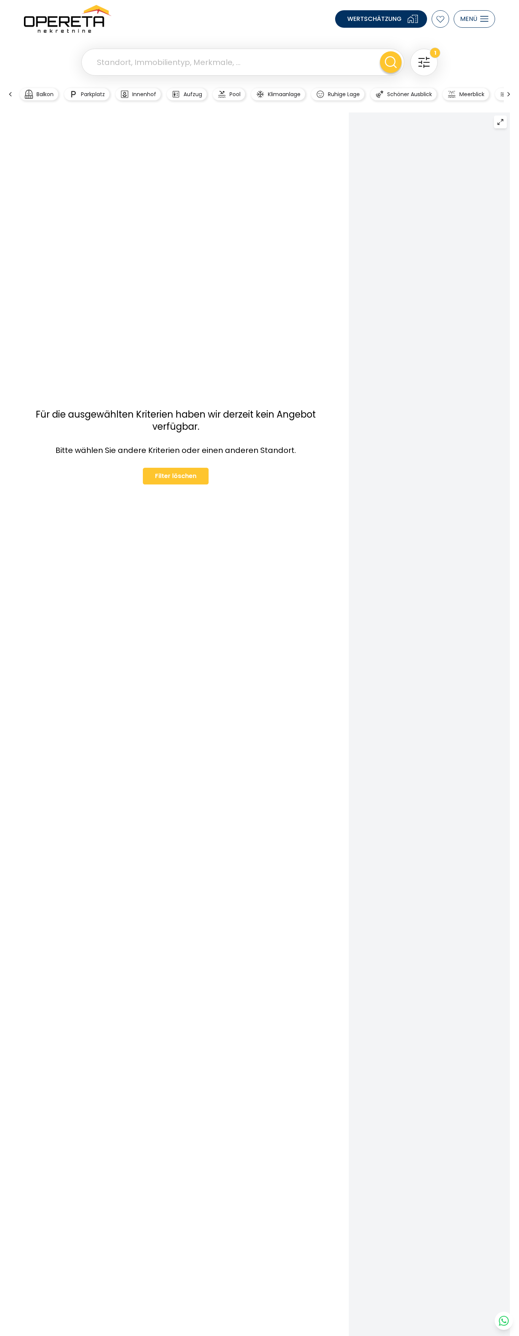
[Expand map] (500, 122)
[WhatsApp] (504, 1321)
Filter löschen (175, 476)
